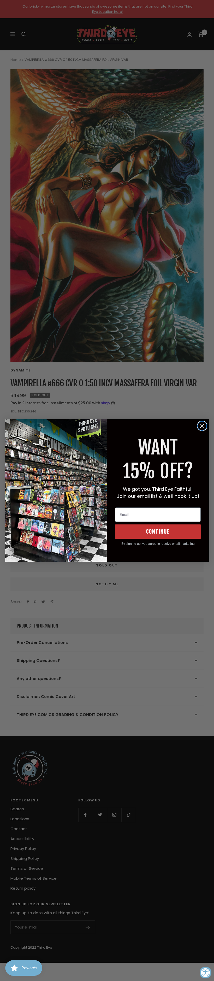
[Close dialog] (202, 425)
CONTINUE (158, 531)
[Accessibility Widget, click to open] (205, 972)
